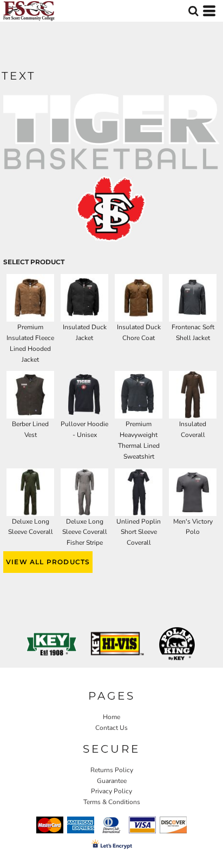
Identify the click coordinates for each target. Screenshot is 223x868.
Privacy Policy (111, 791)
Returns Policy (111, 770)
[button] (193, 10)
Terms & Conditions (111, 802)
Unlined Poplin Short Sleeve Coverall (138, 532)
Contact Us (111, 727)
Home (111, 717)
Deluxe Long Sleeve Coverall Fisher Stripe (84, 532)
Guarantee (112, 780)
